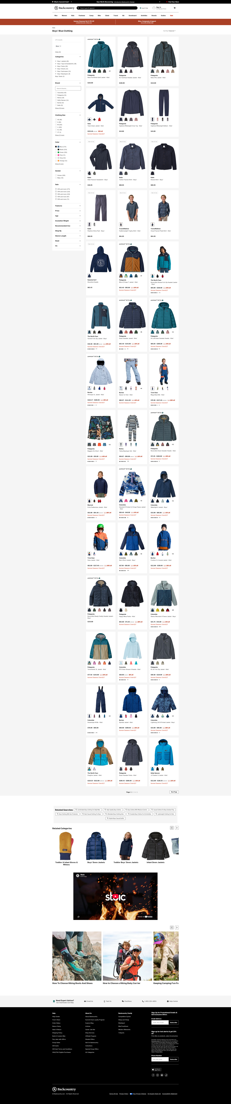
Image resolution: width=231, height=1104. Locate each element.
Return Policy (56, 1026)
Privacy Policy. (159, 1051)
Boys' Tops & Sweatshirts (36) (66, 64)
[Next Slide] (159, 1)
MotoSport (121, 1023)
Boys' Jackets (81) (63, 61)
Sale (57, 184)
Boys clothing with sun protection (68, 814)
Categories (59, 56)
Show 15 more (59, 135)
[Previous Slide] (71, 1)
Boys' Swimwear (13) (64, 71)
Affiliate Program (90, 1036)
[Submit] (78, 8)
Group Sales (56, 1042)
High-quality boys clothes (114, 810)
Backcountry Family (125, 1013)
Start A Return (56, 1029)
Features (58, 206)
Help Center (56, 1016)
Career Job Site (90, 1029)
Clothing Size (60, 115)
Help (53, 1013)
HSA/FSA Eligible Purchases (61, 1052)
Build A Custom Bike (58, 1036)
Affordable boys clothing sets (115, 814)
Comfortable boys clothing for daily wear (89, 810)
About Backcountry (91, 1016)
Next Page (174, 792)
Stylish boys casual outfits (116, 818)
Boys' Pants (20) (62, 66)
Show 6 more (59, 164)
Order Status (56, 1023)
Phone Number (156, 1055)
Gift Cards (55, 1046)
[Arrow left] (172, 828)
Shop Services (89, 1033)
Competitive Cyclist (124, 1016)
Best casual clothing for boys (92, 814)
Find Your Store (173, 2)
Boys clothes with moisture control (137, 810)
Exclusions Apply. (155, 1041)
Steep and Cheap (123, 1020)
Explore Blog (89, 1023)
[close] (60, 46)
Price (57, 211)
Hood (57, 241)
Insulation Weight (62, 221)
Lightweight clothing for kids (166, 814)
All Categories (89, 1052)
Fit (56, 246)
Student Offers (90, 1039)
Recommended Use (62, 226)
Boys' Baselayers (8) (63, 74)
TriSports (121, 1033)
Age (56, 216)
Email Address (156, 1019)
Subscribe (173, 1022)
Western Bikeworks (124, 1029)
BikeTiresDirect (123, 1026)
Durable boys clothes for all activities (140, 814)
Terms (152, 1051)
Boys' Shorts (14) (62, 69)
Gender (58, 171)
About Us (88, 1013)
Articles (87, 1026)
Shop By (58, 231)
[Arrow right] (177, 828)
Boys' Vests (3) (59, 76)
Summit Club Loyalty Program (95, 1020)
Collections (88, 1046)
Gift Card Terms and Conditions (62, 1049)
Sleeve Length (60, 236)
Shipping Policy (57, 1033)
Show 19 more (59, 108)
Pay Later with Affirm (59, 1039)
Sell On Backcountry (91, 1042)
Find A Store (56, 1020)
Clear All (58, 52)
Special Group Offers (92, 1049)
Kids (53, 27)
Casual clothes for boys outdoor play (163, 810)
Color (57, 142)
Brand (57, 83)
